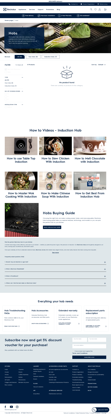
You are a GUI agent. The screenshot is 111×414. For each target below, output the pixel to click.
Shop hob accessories (39, 323)
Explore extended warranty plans (65, 323)
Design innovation (93, 372)
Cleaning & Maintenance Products (59, 382)
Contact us (75, 369)
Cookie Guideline (95, 413)
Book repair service (77, 385)
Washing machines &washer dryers (39, 370)
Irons (34, 374)
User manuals (76, 390)
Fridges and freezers (11, 382)
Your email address (79, 345)
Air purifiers (36, 393)
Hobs (6, 369)
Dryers (35, 379)
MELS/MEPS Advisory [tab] (55, 1)
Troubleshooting (77, 380)
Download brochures (78, 382)
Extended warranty (77, 377)
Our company (92, 369)
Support (40, 9)
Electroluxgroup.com (10, 409)
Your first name (77, 339)
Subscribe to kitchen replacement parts (93, 326)
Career (90, 377)
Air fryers (7, 380)
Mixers (20, 372)
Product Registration (88, 4)
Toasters (21, 369)
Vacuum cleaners (38, 387)
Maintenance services (55, 393)
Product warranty (77, 374)
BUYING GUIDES (92, 387)
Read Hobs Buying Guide (52, 227)
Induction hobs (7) (10, 86)
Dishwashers (8, 377)
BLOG (89, 390)
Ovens (7, 374)
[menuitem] (22, 9)
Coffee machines (23, 374)
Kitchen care (52, 380)
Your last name (93, 339)
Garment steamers (38, 376)
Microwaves (22, 380)
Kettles (21, 377)
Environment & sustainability (96, 374)
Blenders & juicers (24, 382)
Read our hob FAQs (10, 326)
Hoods (7, 372)
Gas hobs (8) (9, 83)
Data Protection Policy (82, 413)
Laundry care (53, 377)
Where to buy (104, 4)
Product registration (78, 372)
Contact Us (74, 4)
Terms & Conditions (69, 413)
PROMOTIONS (92, 383)
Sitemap (104, 413)
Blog (58, 9)
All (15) (7, 80)
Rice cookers (8, 385)
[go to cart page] (105, 9)
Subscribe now (89, 357)
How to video (76, 387)
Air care (51, 372)
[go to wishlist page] (95, 9)
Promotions (50, 9)
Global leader (92, 380)
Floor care (52, 374)
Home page (9, 20)
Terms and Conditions (79, 353)
